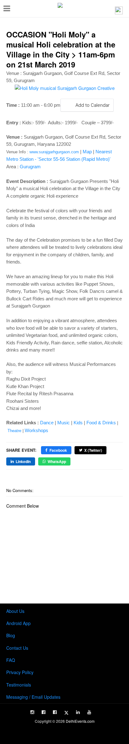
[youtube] (89, 712)
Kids (78, 422)
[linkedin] (78, 712)
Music (63, 422)
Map (87, 151)
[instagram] (32, 712)
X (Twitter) (93, 450)
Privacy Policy (20, 672)
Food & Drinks (101, 422)
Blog (10, 635)
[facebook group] (55, 712)
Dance (47, 422)
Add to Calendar (92, 105)
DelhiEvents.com (80, 721)
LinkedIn (23, 461)
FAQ (10, 660)
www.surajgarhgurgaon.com (54, 152)
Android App (18, 623)
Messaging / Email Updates (33, 697)
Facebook (58, 450)
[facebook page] (43, 712)
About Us (15, 611)
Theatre (14, 430)
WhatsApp (57, 461)
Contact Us (17, 648)
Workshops (36, 430)
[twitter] (66, 713)
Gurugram (30, 166)
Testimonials (18, 685)
